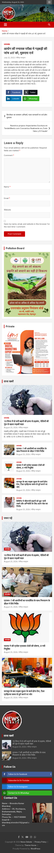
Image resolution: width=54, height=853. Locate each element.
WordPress (35, 849)
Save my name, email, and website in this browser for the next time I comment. (27, 225)
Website (7, 210)
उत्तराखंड (7, 44)
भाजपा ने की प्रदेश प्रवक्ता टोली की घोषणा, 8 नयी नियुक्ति (30, 466)
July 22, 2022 (9, 58)
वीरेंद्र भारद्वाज (20, 58)
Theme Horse (30, 845)
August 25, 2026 (10, 427)
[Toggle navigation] (5, 25)
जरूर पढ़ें (8, 518)
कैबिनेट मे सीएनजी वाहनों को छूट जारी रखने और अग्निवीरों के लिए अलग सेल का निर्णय (32, 504)
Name (7, 187)
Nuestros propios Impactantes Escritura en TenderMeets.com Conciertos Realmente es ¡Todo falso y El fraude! (25, 128)
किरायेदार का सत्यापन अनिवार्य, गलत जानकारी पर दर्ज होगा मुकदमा (27, 116)
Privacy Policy (40, 842)
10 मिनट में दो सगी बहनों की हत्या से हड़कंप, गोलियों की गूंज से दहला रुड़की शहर (31, 742)
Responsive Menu (49, 2)
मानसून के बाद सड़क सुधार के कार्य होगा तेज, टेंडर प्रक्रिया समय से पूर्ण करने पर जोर (31, 484)
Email (7, 198)
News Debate (26, 842)
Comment (9, 155)
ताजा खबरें (9, 381)
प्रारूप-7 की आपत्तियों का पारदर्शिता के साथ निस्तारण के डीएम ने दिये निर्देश (31, 449)
